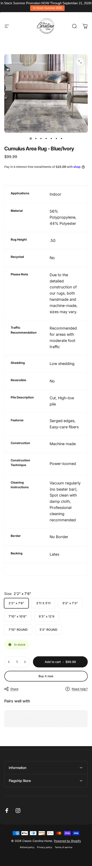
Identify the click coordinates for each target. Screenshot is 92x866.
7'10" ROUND (18, 629)
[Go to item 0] (30, 138)
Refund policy (27, 847)
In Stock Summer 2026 (47, 8)
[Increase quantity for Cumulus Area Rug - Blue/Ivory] (24, 662)
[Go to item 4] (46, 138)
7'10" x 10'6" (18, 616)
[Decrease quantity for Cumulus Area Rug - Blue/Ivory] (8, 662)
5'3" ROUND (48, 629)
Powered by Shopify (67, 841)
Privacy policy (44, 847)
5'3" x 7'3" (70, 603)
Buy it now (46, 676)
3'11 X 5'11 (43, 603)
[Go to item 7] (61, 138)
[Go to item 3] (40, 138)
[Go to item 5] (51, 138)
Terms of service (63, 847)
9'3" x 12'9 (46, 616)
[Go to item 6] (56, 138)
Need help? (80, 689)
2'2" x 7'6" (16, 603)
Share (14, 689)
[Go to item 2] (35, 138)
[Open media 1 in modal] (80, 62)
